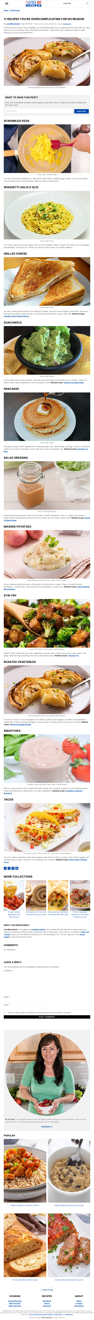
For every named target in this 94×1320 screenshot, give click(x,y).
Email (6, 1005)
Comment (8, 971)
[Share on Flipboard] (16, 868)
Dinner (47, 1303)
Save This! (81, 111)
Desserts (47, 1306)
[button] (8, 40)
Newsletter (79, 1306)
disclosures (67, 24)
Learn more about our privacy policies (41, 1314)
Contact (79, 1303)
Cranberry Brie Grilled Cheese (16, 316)
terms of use (58, 1314)
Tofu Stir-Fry (73, 656)
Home (6, 10)
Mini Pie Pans (15, 1303)
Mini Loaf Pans (15, 1306)
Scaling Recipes (15, 1301)
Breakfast (47, 1301)
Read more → (47, 1126)
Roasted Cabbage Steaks (20, 724)
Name (7, 997)
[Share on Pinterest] (12, 868)
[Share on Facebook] (5, 868)
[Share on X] (9, 868)
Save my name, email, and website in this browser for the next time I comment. (39, 1013)
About (79, 1301)
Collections (15, 10)
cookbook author (38, 929)
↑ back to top (47, 1290)
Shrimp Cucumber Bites (74, 383)
